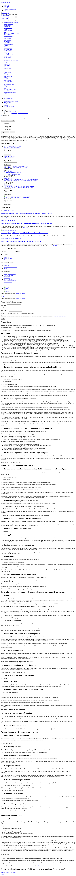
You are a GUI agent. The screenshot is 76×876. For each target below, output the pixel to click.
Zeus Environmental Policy (10, 280)
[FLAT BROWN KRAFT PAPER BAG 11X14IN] (16, 166)
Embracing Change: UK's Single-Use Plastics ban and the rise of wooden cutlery (25, 233)
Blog (5, 259)
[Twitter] (6, 288)
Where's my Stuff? (8, 258)
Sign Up (3, 318)
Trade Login (6, 10)
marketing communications (60, 316)
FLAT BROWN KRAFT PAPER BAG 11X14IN (15, 167)
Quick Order (7, 6)
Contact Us (6, 5)
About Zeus (6, 265)
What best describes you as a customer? (10, 313)
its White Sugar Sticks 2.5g (10, 157)
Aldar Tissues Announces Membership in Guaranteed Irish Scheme (21, 241)
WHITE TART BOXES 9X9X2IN (12, 174)
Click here (31, 118)
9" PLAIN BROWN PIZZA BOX (12, 148)
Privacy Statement (42, 865)
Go (15, 17)
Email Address (4, 310)
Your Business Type (8, 107)
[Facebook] (6, 287)
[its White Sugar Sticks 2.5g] (10, 156)
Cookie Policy (7, 278)
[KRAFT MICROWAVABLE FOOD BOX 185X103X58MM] (19, 186)
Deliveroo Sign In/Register (10, 9)
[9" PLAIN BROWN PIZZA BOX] (12, 146)
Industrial (6, 105)
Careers (5, 268)
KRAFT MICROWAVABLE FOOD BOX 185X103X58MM (18, 187)
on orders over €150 (20, 113)
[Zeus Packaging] (5, 13)
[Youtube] (6, 289)
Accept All (12, 120)
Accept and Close (5, 132)
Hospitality (6, 103)
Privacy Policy (7, 276)
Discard (2, 874)
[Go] (15, 20)
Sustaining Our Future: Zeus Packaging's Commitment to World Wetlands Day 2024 (26, 213)
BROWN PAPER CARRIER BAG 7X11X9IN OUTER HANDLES (20, 181)
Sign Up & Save (12, 111)
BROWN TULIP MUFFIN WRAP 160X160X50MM (16, 197)
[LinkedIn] (6, 291)
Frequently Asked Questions (10, 267)
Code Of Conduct (8, 282)
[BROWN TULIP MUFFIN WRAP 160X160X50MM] (17, 196)
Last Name (4, 308)
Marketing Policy (8, 279)
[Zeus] (2, 296)
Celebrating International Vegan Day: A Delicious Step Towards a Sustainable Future (26, 223)
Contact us (6, 257)
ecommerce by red (20, 293)
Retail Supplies (7, 102)
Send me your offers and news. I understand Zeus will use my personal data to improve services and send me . (34, 316)
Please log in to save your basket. (8, 872)
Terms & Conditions (8, 275)
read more (7, 218)
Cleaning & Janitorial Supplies (11, 101)
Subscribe (17, 251)
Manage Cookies (4, 120)
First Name (4, 305)
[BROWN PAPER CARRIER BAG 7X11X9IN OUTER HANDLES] (21, 179)
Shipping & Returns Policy (10, 274)
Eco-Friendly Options (9, 106)
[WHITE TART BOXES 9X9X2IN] (12, 173)
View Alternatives (8, 171)
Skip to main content (5, 2)
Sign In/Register (7, 7)
